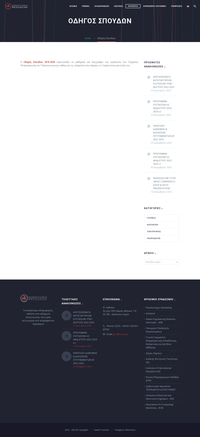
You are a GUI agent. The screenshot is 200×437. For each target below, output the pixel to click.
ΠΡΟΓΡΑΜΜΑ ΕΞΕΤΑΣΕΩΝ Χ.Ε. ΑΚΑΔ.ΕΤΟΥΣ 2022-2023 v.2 (162, 106)
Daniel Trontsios (101, 430)
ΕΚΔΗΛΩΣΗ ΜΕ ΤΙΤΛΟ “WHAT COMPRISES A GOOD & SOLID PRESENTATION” (164, 183)
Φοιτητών (152, 224)
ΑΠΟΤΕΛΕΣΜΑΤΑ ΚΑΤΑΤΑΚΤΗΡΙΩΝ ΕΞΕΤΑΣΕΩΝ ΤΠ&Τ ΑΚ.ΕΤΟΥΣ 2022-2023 (163, 82)
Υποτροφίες (154, 231)
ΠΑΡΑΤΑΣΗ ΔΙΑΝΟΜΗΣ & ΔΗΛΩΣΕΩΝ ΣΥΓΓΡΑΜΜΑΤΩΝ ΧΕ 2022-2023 (163, 132)
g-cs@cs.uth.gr (120, 334)
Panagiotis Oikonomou (125, 430)
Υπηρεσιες (176, 6)
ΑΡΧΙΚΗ (73, 6)
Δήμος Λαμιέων (154, 353)
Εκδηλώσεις (154, 238)
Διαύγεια (150, 313)
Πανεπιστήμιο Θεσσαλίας (159, 307)
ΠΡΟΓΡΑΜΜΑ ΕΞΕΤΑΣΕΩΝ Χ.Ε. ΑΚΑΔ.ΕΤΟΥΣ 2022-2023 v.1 (162, 158)
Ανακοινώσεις (101, 6)
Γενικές (151, 218)
